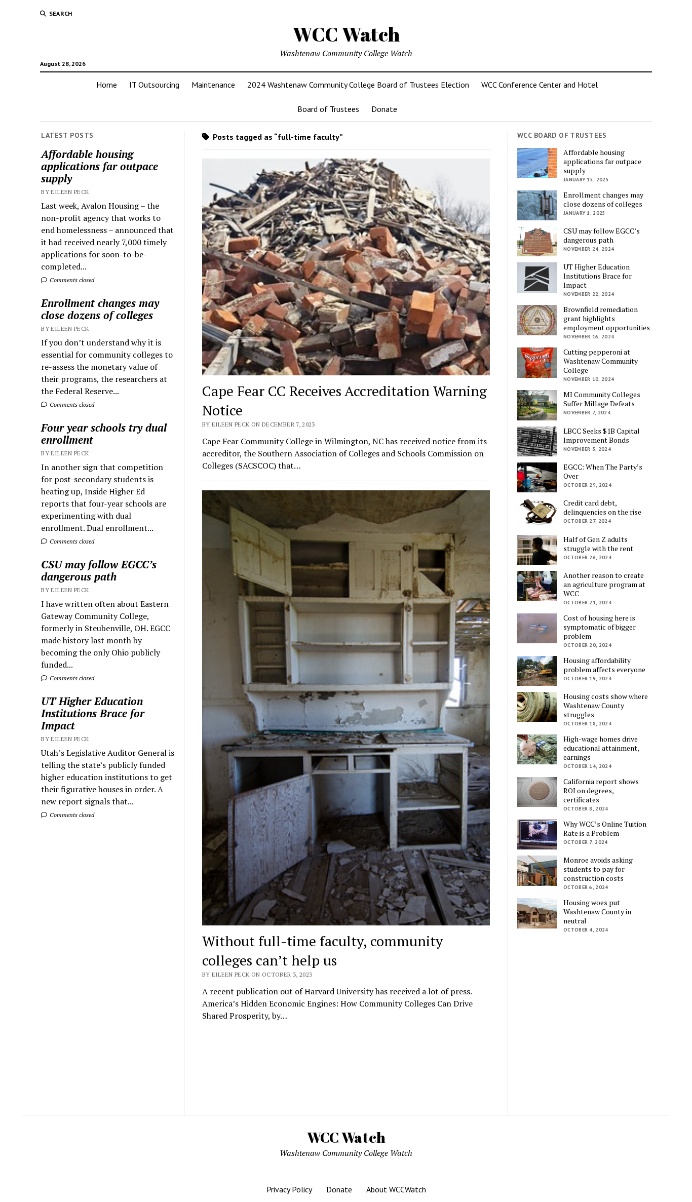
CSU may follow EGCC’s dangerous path (99, 570)
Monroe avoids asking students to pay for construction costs (598, 869)
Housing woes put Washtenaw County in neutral (597, 911)
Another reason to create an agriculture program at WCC (604, 584)
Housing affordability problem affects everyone (604, 665)
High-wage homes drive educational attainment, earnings (601, 748)
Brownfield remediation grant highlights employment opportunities (606, 318)
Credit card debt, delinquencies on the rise (602, 507)
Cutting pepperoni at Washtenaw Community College (600, 361)
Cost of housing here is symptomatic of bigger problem (599, 627)
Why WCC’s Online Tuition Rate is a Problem (604, 829)
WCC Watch (346, 34)
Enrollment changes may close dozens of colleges (100, 309)
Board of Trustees (328, 109)
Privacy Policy (289, 1189)
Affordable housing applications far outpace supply (99, 166)
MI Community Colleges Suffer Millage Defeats (601, 399)
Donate (384, 109)
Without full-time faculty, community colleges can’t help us (322, 951)
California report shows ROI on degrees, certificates (601, 790)
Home (106, 85)
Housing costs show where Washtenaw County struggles (605, 705)
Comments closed (71, 280)
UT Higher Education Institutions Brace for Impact (92, 713)
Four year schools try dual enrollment (104, 433)
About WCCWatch (396, 1189)
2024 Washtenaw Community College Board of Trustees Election (358, 85)
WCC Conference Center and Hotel (539, 85)
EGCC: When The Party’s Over (602, 471)
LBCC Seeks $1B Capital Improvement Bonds (601, 435)
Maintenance (213, 85)
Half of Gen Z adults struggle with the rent (598, 544)
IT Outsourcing (154, 85)
